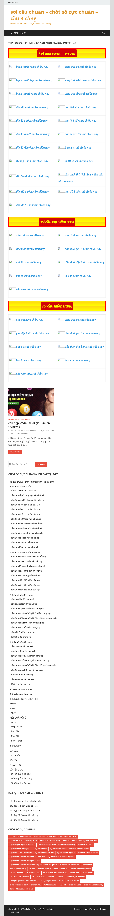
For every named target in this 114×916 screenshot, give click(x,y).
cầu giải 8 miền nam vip (22, 674)
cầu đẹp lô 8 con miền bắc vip (25, 547)
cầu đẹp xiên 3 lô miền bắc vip (25, 585)
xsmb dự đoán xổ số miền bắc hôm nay (25, 885)
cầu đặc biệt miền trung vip (24, 603)
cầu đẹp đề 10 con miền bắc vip (26, 518)
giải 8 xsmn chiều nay (28, 262)
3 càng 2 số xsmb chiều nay (32, 161)
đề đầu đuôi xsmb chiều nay (32, 176)
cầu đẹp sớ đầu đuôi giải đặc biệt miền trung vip (34, 618)
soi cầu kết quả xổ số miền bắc (55, 873)
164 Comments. (22, 433)
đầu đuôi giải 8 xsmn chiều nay (83, 248)
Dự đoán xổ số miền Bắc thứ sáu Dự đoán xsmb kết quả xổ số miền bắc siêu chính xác (44, 865)
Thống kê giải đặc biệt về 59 (51, 881)
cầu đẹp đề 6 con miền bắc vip (25, 509)
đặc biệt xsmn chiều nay (30, 248)
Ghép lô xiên (87, 865)
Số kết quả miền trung (21, 778)
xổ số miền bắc (75, 885)
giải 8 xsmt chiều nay (28, 346)
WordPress (90, 909)
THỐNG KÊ (15, 746)
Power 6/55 (16, 740)
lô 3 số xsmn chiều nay (78, 275)
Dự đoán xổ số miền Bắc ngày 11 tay (24, 860)
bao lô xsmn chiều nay (29, 275)
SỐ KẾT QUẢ (16, 769)
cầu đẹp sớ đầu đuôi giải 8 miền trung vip (30, 613)
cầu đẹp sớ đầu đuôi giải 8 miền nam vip (30, 660)
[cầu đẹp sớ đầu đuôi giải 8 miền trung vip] (31, 403)
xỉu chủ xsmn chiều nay (30, 235)
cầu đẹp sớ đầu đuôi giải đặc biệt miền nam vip (33, 665)
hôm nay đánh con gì (18, 869)
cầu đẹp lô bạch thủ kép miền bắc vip (28, 556)
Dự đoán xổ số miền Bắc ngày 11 (61, 856)
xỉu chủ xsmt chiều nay (29, 319)
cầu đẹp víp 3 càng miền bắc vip (26, 575)
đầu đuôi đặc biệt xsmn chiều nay (84, 262)
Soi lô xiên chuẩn (38, 877)
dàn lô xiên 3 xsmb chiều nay (81, 134)
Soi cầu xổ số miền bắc (20, 486)
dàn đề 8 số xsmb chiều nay (81, 191)
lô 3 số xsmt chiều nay (78, 360)
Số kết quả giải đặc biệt (75, 877)
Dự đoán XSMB (40, 848)
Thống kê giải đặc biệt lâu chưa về (23, 881)
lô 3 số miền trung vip (21, 636)
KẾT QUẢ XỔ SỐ (18, 717)
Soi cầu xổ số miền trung (19, 419)
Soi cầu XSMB (87, 873)
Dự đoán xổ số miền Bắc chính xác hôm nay (27, 856)
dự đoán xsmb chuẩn (58, 848)
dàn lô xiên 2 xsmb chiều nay (33, 134)
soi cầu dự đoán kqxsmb (81, 869)
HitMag (102, 909)
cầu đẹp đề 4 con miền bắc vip (25, 504)
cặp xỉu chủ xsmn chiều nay (32, 289)
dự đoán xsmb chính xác (79, 848)
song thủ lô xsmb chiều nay (80, 66)
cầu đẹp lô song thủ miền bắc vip (26, 570)
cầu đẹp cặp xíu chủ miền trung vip (27, 608)
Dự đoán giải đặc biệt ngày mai (22, 844)
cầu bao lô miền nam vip (22, 646)
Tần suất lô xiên (72, 881)
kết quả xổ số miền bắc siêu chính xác (53, 869)
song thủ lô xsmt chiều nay (80, 319)
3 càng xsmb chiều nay (78, 147)
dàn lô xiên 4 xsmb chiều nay (33, 147)
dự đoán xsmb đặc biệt (66, 852)
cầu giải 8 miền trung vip (22, 632)
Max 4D (15, 736)
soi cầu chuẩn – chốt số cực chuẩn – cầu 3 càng (54, 15)
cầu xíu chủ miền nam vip (23, 679)
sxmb (60, 877)
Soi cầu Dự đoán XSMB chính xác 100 (25, 873)
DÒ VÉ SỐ (15, 755)
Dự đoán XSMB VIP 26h (44, 852)
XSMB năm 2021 (51, 885)
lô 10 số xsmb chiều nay (79, 161)
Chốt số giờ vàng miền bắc (20, 836)
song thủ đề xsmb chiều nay (81, 93)
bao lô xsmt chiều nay (28, 360)
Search (41, 464)
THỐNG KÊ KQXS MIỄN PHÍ (24, 698)
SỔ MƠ (13, 760)
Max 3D (15, 731)
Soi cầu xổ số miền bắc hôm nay (25, 552)
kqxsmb (32, 869)
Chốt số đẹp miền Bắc (67, 836)
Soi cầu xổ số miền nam (21, 642)
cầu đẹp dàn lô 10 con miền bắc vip (27, 500)
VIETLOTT (15, 722)
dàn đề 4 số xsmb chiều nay (32, 107)
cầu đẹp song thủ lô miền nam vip (27, 669)
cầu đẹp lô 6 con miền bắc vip (25, 542)
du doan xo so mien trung (50, 840)
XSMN (13, 708)
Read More (14, 451)
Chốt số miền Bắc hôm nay (45, 836)
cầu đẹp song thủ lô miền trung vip (27, 622)
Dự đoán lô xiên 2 (85, 844)
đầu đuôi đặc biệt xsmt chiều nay (84, 346)
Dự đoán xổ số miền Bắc (88, 852)
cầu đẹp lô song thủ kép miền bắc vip (28, 566)
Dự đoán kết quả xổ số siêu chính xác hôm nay (56, 844)
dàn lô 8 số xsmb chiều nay (80, 120)
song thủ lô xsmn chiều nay (80, 235)
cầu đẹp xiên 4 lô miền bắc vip (25, 589)
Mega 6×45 (16, 726)
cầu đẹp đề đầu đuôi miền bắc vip (27, 528)
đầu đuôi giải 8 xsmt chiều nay (83, 333)
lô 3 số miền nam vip (20, 684)
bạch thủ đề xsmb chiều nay (32, 93)
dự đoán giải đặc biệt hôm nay (84, 840)
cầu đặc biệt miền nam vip (23, 651)
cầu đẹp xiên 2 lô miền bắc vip (25, 580)
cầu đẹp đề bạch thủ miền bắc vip (27, 523)
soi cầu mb (74, 873)
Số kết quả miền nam (21, 783)
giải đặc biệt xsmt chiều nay (32, 333)
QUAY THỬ (15, 765)
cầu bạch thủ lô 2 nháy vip (23, 490)
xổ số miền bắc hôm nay (93, 885)
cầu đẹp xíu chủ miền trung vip (25, 627)
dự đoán (66, 840)
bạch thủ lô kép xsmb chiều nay (34, 80)
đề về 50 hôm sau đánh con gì (22, 889)
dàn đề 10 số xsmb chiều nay (33, 205)
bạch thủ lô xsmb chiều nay (32, 66)
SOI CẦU (14, 750)
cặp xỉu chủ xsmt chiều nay (32, 373)
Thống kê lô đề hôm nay (21, 694)
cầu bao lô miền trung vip (23, 599)
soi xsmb (51, 877)
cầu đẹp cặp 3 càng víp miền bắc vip (28, 495)
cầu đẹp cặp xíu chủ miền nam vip (27, 655)
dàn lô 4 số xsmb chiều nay (80, 107)
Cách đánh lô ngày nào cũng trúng (23, 840)
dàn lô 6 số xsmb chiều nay (32, 120)
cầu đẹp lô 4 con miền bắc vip (25, 537)
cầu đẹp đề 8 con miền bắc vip (25, 514)
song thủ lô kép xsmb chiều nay (83, 80)
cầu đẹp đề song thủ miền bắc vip (27, 533)
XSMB (13, 703)
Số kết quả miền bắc (20, 773)
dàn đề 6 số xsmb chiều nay (32, 191)
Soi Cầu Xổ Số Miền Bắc (19, 877)
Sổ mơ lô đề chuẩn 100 (21, 689)
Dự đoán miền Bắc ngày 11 (21, 848)
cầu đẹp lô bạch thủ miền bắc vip (26, 561)
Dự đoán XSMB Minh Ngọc (21, 852)
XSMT (13, 713)
